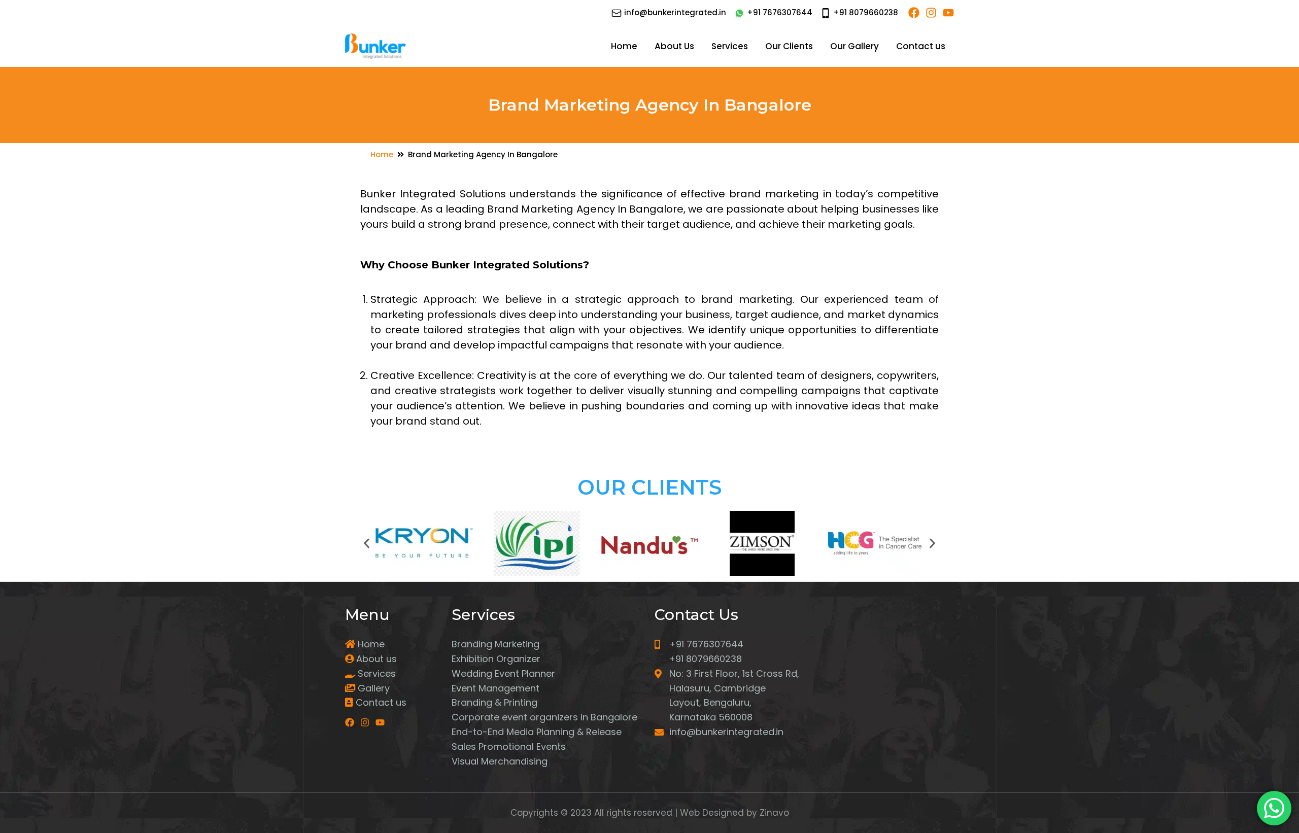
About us (375, 658)
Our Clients (789, 46)
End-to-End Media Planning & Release (537, 731)
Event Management (495, 688)
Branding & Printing (494, 702)
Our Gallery (854, 46)
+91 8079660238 (864, 12)
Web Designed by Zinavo (733, 813)
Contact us (920, 46)
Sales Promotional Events (509, 746)
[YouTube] (948, 12)
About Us (674, 46)
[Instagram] (931, 12)
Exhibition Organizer (496, 658)
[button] (366, 543)
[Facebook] (913, 12)
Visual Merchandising (500, 761)
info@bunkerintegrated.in (674, 12)
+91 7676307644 (778, 12)
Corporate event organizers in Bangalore (544, 717)
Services (729, 46)
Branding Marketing (495, 644)
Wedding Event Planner (503, 673)
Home (624, 46)
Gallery (372, 688)
